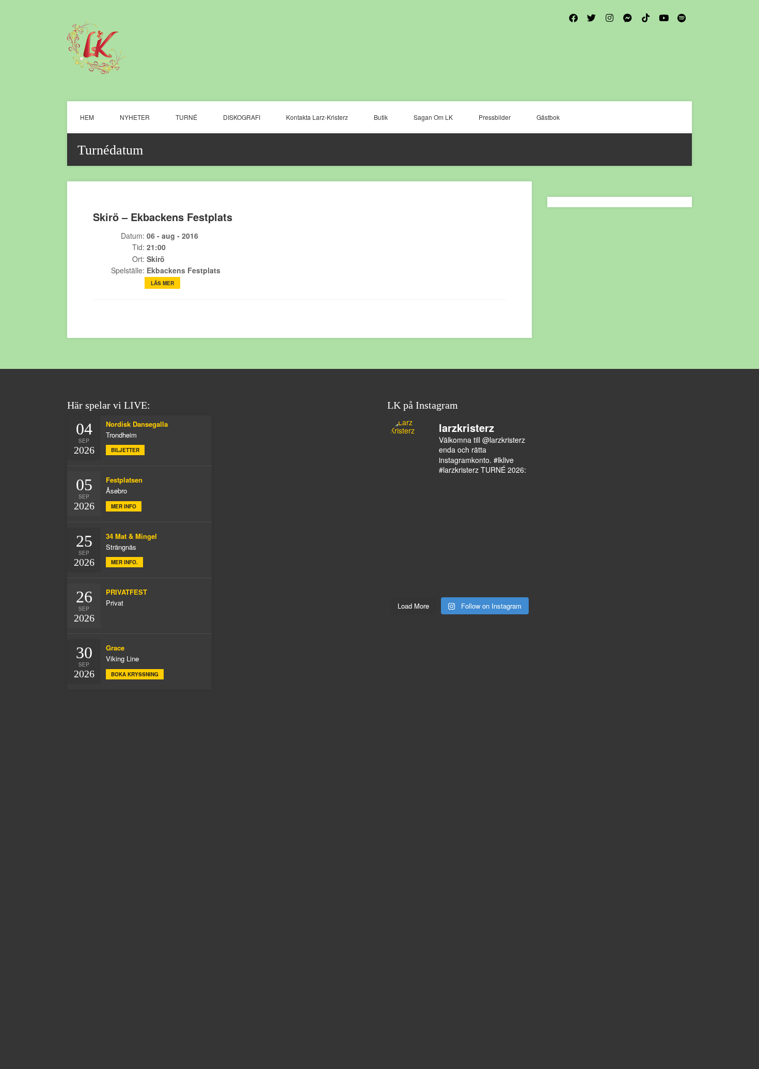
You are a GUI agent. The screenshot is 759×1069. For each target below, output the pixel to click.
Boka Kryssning (135, 674)
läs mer (162, 283)
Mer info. (124, 562)
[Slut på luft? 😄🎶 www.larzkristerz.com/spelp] (477, 581)
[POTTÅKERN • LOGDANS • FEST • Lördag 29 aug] (512, 494)
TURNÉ (186, 117)
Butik (381, 117)
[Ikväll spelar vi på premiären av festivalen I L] (442, 494)
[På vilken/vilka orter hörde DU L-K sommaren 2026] (512, 515)
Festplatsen (124, 480)
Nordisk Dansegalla (137, 424)
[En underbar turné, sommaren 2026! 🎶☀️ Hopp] (442, 515)
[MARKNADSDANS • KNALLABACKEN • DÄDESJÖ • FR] (442, 537)
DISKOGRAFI (241, 117)
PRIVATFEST (126, 592)
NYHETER (135, 117)
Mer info (123, 506)
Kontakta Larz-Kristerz (317, 117)
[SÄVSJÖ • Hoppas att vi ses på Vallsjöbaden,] (407, 537)
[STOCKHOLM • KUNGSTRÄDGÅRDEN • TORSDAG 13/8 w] (512, 581)
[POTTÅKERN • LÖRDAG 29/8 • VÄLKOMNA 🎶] (407, 494)
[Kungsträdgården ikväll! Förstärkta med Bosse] (442, 581)
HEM (87, 117)
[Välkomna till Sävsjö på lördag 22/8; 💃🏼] (477, 537)
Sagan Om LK (433, 117)
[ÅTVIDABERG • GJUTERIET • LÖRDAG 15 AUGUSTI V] (512, 559)
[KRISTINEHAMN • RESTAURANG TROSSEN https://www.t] (407, 581)
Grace (115, 648)
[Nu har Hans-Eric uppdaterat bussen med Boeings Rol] (477, 559)
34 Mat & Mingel (131, 536)
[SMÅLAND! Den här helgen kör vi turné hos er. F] (477, 515)
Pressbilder (495, 117)
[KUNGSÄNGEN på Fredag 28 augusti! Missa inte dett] (407, 515)
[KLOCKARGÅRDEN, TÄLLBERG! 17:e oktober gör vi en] (407, 559)
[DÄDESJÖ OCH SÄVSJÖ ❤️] (477, 494)
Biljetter (125, 450)
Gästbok (548, 117)
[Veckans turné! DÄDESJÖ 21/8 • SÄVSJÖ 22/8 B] (512, 537)
